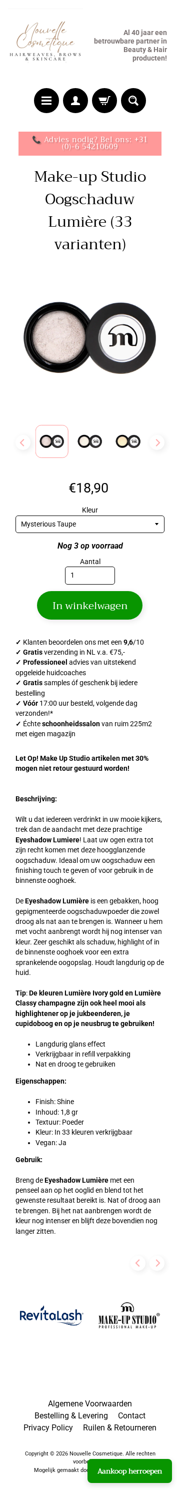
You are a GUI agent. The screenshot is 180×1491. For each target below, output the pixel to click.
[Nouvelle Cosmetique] (45, 45)
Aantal (90, 562)
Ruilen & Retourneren (119, 1427)
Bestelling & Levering (71, 1415)
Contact (132, 1415)
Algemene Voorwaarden (90, 1403)
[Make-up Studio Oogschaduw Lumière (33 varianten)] (52, 441)
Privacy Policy (48, 1427)
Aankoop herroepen (130, 1471)
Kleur (90, 510)
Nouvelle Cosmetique (96, 1453)
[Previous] (23, 442)
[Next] (157, 442)
